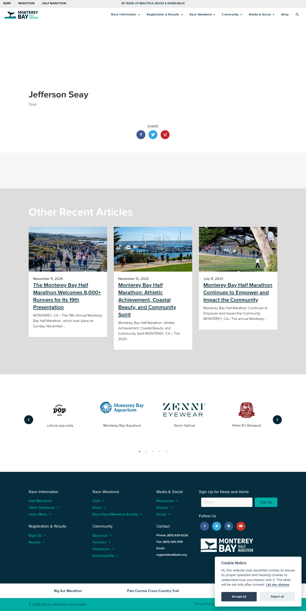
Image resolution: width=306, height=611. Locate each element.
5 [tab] (166, 451)
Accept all (239, 596)
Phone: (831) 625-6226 (172, 535)
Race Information (124, 14)
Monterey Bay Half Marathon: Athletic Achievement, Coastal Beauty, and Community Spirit (147, 299)
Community (230, 14)
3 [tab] (153, 451)
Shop (285, 14)
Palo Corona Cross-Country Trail (153, 591)
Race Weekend (201, 14)
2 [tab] (146, 451)
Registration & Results (163, 14)
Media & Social (260, 14)
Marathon (26, 3)
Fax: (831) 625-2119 (169, 541)
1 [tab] (139, 451)
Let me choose (277, 585)
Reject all (277, 596)
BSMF (7, 3)
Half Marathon (54, 3)
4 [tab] (159, 451)
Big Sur (21, 14)
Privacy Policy (204, 603)
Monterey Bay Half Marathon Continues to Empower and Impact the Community (237, 292)
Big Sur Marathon (68, 591)
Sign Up (266, 502)
